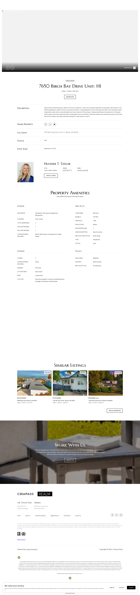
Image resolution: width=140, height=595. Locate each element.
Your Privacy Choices (70, 593)
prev (8, 68)
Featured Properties (40, 515)
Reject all (112, 587)
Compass (53, 523)
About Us (27, 515)
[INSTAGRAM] (116, 515)
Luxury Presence (31, 549)
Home (19, 515)
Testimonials (67, 515)
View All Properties (115, 410)
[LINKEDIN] (121, 515)
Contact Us (78, 515)
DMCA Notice (21, 540)
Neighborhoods (54, 515)
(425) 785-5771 (67, 170)
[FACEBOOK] (112, 515)
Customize (121, 587)
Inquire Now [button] (70, 97)
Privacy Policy (118, 549)
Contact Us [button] (70, 460)
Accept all (131, 587)
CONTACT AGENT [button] (51, 175)
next (12, 68)
